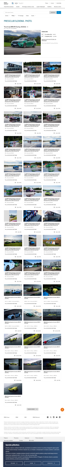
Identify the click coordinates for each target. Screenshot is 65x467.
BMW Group (6, 417)
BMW (17, 417)
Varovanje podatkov (8, 440)
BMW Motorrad (36, 417)
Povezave (16, 438)
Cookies (21, 440)
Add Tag (53, 12)
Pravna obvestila (39, 438)
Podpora (6, 438)
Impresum (27, 438)
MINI (25, 417)
